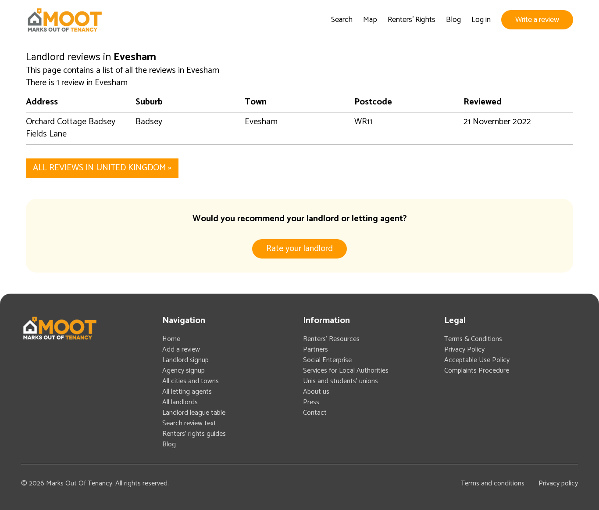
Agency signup (183, 371)
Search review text (189, 423)
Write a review (537, 19)
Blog (453, 20)
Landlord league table (193, 413)
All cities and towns (190, 381)
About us (316, 392)
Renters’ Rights (411, 20)
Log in (481, 20)
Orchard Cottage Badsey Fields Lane (70, 128)
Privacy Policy (464, 350)
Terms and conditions (492, 483)
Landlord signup (185, 360)
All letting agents (187, 392)
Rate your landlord (299, 248)
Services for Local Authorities (346, 371)
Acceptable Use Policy (477, 360)
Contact (315, 413)
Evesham (261, 122)
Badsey (148, 122)
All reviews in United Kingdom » (102, 168)
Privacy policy (558, 483)
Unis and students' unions (340, 381)
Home (171, 339)
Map (370, 20)
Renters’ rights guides (194, 434)
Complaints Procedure (476, 371)
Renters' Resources (331, 339)
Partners (315, 350)
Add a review (181, 350)
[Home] (64, 20)
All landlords (180, 402)
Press (311, 402)
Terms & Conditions (473, 339)
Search (342, 20)
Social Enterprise (327, 360)
